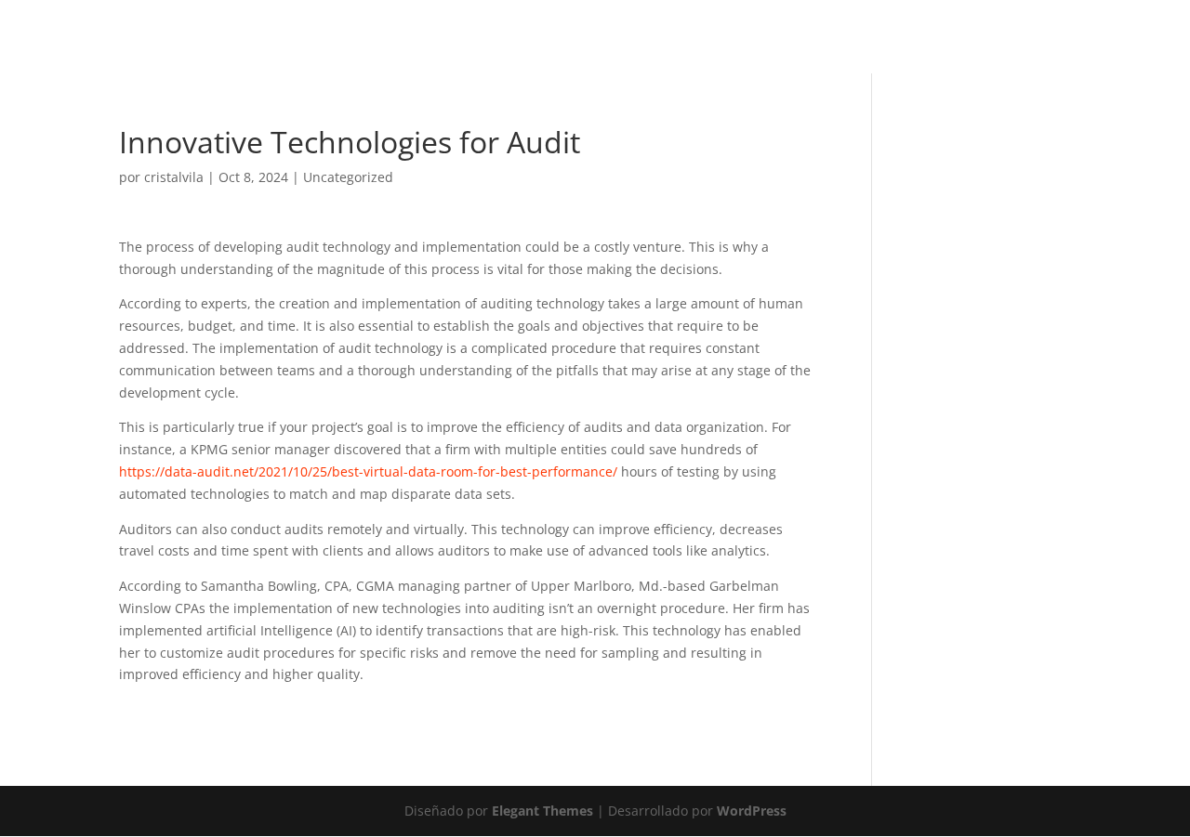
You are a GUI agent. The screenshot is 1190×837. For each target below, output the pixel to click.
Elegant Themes (542, 810)
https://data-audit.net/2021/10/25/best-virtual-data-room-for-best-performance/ (368, 471)
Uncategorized (348, 177)
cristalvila (174, 177)
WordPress (752, 810)
